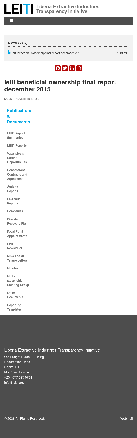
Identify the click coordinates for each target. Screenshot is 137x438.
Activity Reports (12, 188)
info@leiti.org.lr (15, 382)
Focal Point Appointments (17, 233)
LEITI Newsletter (14, 245)
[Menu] (11, 21)
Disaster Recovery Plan (17, 221)
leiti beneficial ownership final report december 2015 (46, 52)
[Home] (19, 8)
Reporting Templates (14, 307)
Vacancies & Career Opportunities (17, 157)
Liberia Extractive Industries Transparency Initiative (68, 6)
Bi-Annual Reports (14, 201)
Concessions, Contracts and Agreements (17, 174)
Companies (15, 211)
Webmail (126, 418)
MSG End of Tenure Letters (17, 258)
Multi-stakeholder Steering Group (18, 280)
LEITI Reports (17, 145)
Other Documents (15, 295)
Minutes (12, 268)
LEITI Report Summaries (16, 135)
